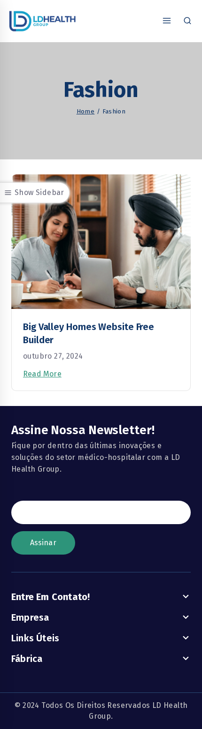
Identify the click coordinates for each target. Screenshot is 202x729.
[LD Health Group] (42, 20)
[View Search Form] (187, 21)
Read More (42, 373)
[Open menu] (166, 21)
